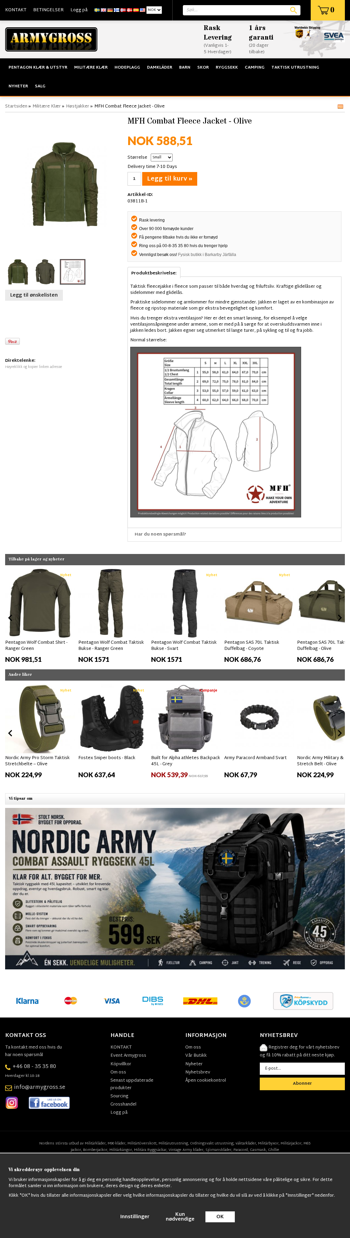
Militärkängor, (121, 1150)
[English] (103, 10)
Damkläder (159, 67)
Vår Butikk (196, 1056)
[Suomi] (116, 10)
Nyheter (18, 86)
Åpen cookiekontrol (205, 1081)
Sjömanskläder (218, 1150)
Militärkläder (95, 1143)
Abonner (302, 1084)
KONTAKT (15, 10)
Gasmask (258, 1150)
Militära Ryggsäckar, (150, 1150)
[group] (40, 616)
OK (220, 1217)
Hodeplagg (127, 67)
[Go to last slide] (10, 618)
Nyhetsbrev (197, 1072)
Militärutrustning (173, 1143)
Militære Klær (91, 67)
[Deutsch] (110, 10)
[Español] (136, 10)
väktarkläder (245, 1143)
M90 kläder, (117, 1143)
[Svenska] (97, 10)
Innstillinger (134, 1217)
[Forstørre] (64, 184)
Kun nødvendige (180, 1217)
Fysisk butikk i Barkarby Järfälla (207, 254)
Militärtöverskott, (142, 1143)
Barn (184, 67)
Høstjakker (77, 106)
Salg (40, 86)
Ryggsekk (227, 67)
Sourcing (119, 1096)
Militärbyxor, (269, 1143)
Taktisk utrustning (295, 67)
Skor (203, 67)
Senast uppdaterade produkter (131, 1084)
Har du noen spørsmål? (160, 534)
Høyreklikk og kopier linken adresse (33, 367)
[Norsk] (123, 10)
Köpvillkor (120, 1064)
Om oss (118, 1072)
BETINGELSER (48, 10)
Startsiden (16, 106)
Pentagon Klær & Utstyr (38, 67)
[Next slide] (339, 618)
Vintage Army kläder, (186, 1150)
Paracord (240, 1150)
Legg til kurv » (169, 179)
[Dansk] (129, 10)
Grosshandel (123, 1104)
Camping (255, 67)
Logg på (79, 10)
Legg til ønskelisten (34, 295)
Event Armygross (128, 1056)
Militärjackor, (291, 1143)
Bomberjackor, (95, 1150)
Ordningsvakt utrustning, (212, 1143)
